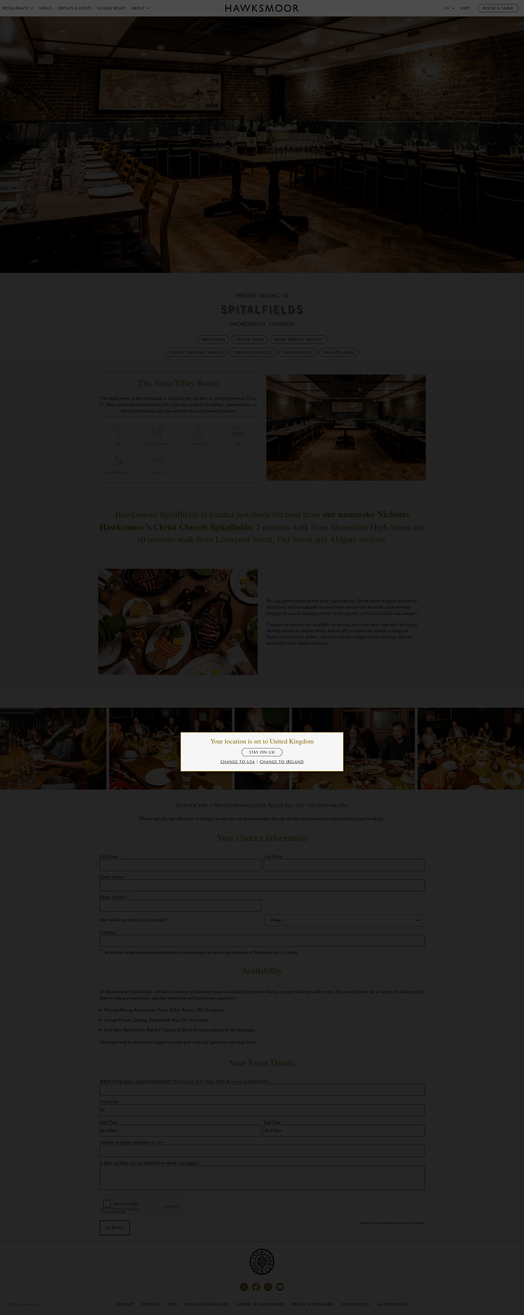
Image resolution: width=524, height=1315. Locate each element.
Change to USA (238, 761)
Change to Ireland (282, 761)
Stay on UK (262, 752)
